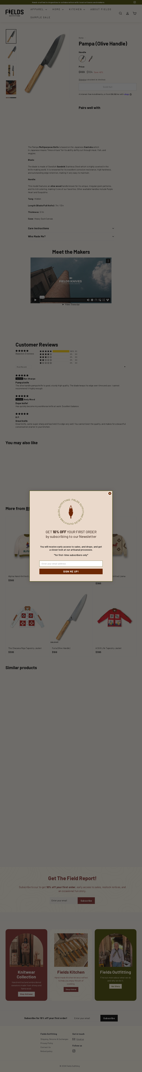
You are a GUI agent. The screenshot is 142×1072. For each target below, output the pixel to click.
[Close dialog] (109, 493)
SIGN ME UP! (71, 571)
